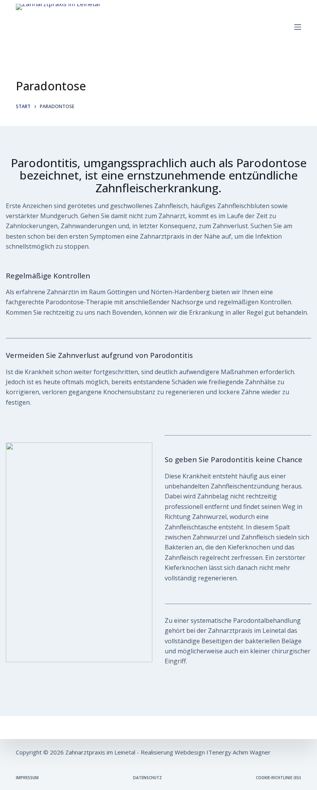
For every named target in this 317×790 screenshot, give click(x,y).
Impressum (27, 777)
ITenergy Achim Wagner (238, 752)
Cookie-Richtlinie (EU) (278, 777)
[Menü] (297, 27)
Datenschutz (147, 777)
